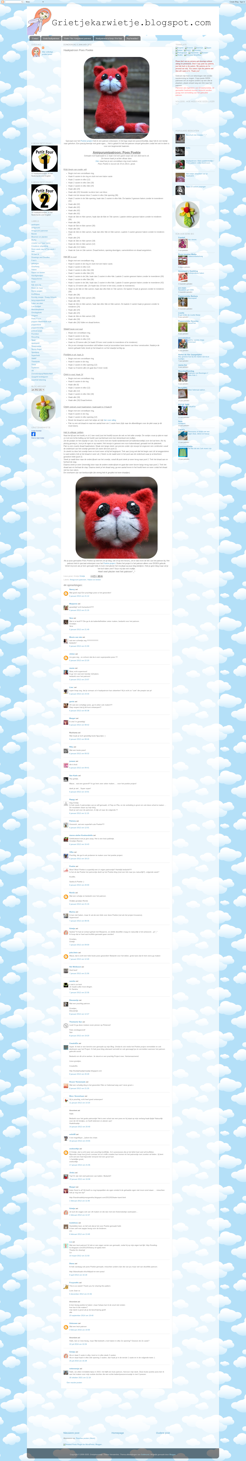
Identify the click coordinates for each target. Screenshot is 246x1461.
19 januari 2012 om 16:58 (79, 1179)
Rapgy (72, 799)
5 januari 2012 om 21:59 (79, 646)
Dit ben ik (35, 254)
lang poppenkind (38, 300)
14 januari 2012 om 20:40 (79, 1127)
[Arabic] (180, 55)
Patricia (72, 821)
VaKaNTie (192, 407)
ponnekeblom (184, 338)
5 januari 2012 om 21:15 (79, 610)
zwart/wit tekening (38, 380)
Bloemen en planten (39, 237)
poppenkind (36, 325)
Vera (71, 618)
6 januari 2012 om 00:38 (79, 711)
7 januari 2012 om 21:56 (79, 973)
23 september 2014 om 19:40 (81, 1315)
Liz (70, 1242)
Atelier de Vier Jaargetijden (190, 355)
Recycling (35, 337)
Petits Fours (36, 319)
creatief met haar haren (40, 243)
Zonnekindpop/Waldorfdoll (42, 374)
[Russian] (197, 50)
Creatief (181, 237)
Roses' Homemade (77, 1082)
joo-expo (182, 288)
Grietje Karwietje (36, 431)
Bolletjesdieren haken (196, 273)
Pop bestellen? (132, 38)
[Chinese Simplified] (193, 55)
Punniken (35, 334)
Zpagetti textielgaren (39, 377)
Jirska (72, 1173)
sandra (72, 981)
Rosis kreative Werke (187, 254)
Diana (71, 1264)
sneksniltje (74, 1149)
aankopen (35, 225)
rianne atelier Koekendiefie (81, 835)
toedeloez (73, 1223)
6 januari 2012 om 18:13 (79, 859)
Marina (72, 912)
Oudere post (163, 1433)
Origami (34, 316)
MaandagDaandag (186, 371)
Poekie (72, 866)
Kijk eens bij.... (37, 285)
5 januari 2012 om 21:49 (79, 629)
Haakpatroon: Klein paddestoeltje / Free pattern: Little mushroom (200, 162)
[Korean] (204, 53)
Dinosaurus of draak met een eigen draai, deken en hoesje (198, 433)
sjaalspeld (35, 343)
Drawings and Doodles (40, 257)
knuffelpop (35, 294)
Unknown (73, 1323)
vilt (32, 371)
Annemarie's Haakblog (188, 271)
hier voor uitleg (110, 420)
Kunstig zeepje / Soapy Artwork (44, 297)
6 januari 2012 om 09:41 (79, 768)
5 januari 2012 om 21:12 (79, 596)
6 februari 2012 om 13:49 (79, 1234)
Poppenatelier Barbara (188, 296)
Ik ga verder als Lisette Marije (189, 315)
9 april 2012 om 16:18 (78, 1275)
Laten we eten (37, 303)
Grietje (72, 928)
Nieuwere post (71, 1433)
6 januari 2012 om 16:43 (79, 844)
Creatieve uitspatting (39, 246)
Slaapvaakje (36, 346)
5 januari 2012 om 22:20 (79, 660)
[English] (180, 48)
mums (72, 668)
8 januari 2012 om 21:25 (79, 1088)
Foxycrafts (74, 1283)
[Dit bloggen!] (94, 576)
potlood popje (36, 331)
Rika (71, 747)
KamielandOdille (185, 446)
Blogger (172, 1454)
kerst (33, 282)
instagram (182, 423)
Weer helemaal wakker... (197, 390)
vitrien (72, 654)
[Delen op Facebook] (99, 576)
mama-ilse (182, 365)
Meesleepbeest (37, 309)
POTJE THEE (183, 405)
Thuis (33, 365)
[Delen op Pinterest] (101, 576)
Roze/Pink (192, 323)
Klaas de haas (37, 288)
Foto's (33, 260)
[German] (199, 48)
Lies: (71, 687)
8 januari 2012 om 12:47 (79, 1014)
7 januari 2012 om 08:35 (79, 921)
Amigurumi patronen (78, 580)
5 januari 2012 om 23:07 (79, 680)
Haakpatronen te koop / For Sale (109, 38)
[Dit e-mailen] (92, 576)
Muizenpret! (192, 298)
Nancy (72, 589)
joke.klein (73, 953)
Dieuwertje (74, 1000)
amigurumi (35, 228)
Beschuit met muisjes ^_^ (196, 135)
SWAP (33, 358)
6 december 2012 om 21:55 (80, 1294)
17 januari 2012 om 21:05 (79, 1165)
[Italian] (179, 50)
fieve (180, 421)
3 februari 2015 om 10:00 (79, 1330)
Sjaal (33, 340)
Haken (34, 270)
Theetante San (75, 1022)
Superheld (35, 355)
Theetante (35, 362)
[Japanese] (193, 53)
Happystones (36, 279)
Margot (72, 718)
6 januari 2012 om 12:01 (79, 828)
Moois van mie (75, 637)
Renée (72, 893)
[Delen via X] (96, 576)
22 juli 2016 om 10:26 (78, 1344)
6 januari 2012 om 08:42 (79, 725)
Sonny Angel (36, 349)
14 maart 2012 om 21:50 (79, 1256)
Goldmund (145, 1454)
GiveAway (35, 267)
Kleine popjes (36, 291)
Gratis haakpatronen (51, 38)
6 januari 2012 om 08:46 (79, 739)
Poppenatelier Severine (188, 321)
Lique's (181, 430)
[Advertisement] (116, 1410)
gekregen (35, 263)
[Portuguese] (182, 53)
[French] (189, 48)
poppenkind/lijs (37, 328)
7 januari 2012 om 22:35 (79, 993)
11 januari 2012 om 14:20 (79, 1103)
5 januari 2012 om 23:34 (79, 694)
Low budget (36, 306)
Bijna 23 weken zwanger (196, 187)
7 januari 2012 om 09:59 (79, 945)
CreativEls (73, 1043)
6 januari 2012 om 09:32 (79, 754)
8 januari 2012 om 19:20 (79, 1036)
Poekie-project (87, 141)
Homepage (118, 1433)
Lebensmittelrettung (195, 256)
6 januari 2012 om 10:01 (79, 792)
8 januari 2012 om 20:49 (79, 1074)
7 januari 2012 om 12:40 (79, 959)
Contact (35, 38)
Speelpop (35, 352)
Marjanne (73, 604)
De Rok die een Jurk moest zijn (199, 448)
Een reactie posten (74, 1383)
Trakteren (35, 368)
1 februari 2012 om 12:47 (79, 1215)
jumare (72, 761)
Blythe (33, 240)
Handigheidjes (37, 276)
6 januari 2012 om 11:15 (79, 813)
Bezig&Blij (182, 388)
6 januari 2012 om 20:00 (79, 885)
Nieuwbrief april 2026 (186, 290)
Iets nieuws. (192, 240)
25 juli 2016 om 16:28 (78, 1361)
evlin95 (72, 1134)
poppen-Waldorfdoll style (41, 322)
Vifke (71, 852)
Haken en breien (94, 580)
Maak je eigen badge (37, 438)
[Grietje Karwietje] (33, 436)
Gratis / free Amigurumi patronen (77, 38)
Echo (188, 148)
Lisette (181, 313)
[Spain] (208, 48)
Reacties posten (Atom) (85, 1438)
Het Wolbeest (75, 967)
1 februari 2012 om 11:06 (79, 1201)
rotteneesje (74, 1369)
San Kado (73, 776)
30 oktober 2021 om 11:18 (80, 1378)
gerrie (71, 702)
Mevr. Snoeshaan (76, 1096)
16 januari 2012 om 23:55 (79, 1141)
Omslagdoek (36, 313)
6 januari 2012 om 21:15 (79, 904)
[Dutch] (188, 50)
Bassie (34, 234)
